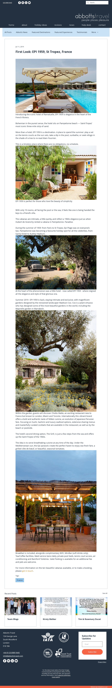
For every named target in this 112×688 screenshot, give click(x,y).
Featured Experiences (63, 32)
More (94, 32)
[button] (27, 25)
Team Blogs (12, 619)
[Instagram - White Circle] (22, 2)
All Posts (8, 32)
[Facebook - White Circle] (19, 2)
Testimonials (82, 32)
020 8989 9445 (7, 3)
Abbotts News (21, 32)
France (20, 580)
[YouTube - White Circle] (29, 2)
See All (104, 593)
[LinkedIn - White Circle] (26, 2)
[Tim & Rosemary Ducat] (91, 606)
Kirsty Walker (49, 619)
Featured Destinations (41, 32)
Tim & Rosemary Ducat (89, 619)
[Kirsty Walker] (56, 606)
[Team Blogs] (20, 606)
